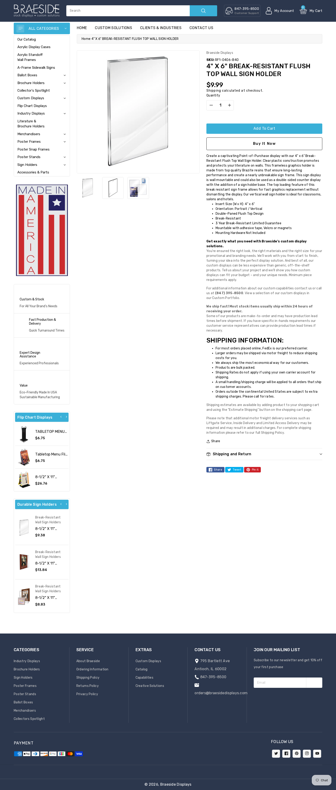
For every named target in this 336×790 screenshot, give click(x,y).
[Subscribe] (314, 683)
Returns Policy (87, 686)
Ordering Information (92, 669)
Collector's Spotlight (33, 90)
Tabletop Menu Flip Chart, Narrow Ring (51, 456)
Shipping (213, 91)
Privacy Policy (87, 694)
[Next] (66, 416)
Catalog (142, 669)
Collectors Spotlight (29, 719)
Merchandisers (28, 134)
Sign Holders (27, 165)
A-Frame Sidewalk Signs (36, 68)
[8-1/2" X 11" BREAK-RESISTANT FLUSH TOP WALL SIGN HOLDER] (24, 528)
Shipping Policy (88, 678)
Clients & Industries (160, 28)
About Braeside (88, 661)
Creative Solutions (150, 686)
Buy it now (264, 143)
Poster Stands (28, 157)
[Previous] (61, 416)
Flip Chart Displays (32, 106)
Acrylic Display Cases (34, 47)
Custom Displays (30, 98)
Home (86, 39)
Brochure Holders (31, 83)
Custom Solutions (113, 28)
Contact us (201, 28)
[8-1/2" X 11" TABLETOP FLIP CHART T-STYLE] (24, 480)
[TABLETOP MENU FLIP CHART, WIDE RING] (24, 434)
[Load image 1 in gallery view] (88, 188)
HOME (82, 28)
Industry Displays (31, 113)
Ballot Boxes (27, 75)
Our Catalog (26, 39)
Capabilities (145, 678)
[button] (264, 454)
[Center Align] (20, 29)
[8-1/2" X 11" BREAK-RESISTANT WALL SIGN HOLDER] (24, 562)
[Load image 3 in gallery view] (138, 188)
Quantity (213, 95)
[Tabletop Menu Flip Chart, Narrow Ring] (24, 457)
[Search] (203, 10)
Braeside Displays (176, 784)
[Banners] (42, 230)
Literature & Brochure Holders (31, 123)
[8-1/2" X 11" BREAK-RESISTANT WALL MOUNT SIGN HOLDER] (24, 597)
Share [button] (215, 441)
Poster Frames (29, 142)
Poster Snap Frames (33, 149)
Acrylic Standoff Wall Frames (30, 57)
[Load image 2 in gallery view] (113, 188)
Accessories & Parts (33, 172)
